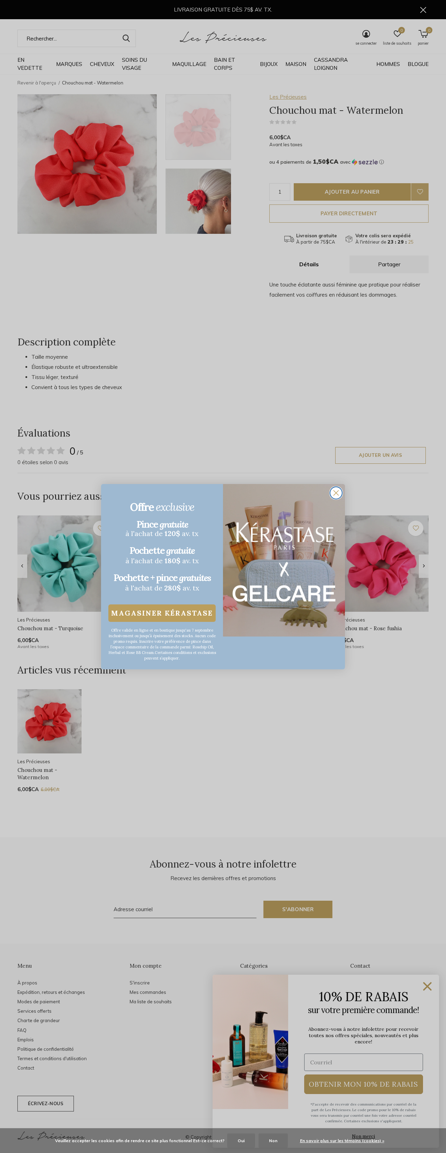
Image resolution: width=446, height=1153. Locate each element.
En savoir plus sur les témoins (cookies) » (342, 1140)
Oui (241, 1140)
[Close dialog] (336, 493)
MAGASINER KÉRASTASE (162, 613)
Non (273, 1140)
